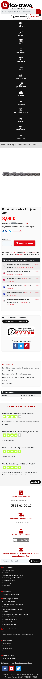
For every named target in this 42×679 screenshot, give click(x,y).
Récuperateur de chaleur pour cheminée (15, 614)
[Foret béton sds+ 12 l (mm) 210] (21, 175)
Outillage (11, 145)
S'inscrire (36, 561)
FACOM (5, 612)
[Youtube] (11, 668)
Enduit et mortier (8, 622)
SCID (26, 223)
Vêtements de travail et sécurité (13, 609)
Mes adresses (7, 648)
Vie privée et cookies (9, 658)
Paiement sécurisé (8, 632)
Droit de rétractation (9, 580)
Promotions (21, 130)
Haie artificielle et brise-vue (11, 617)
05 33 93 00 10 (21, 505)
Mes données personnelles (11, 646)
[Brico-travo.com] (17, 5)
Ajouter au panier (25, 243)
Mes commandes (8, 651)
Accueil (3, 145)
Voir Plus (21, 138)
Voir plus (34, 482)
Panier (37, 16)
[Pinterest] (26, 346)
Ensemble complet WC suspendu (13, 604)
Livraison (6, 573)
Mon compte (21, 17)
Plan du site (6, 585)
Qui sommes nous (8, 570)
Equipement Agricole (9, 624)
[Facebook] (15, 346)
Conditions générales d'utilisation (13, 578)
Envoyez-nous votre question (15, 321)
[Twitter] (21, 346)
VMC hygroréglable (9, 601)
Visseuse (6, 607)
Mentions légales (8, 583)
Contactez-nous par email (11, 594)
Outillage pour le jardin (10, 619)
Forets (34, 145)
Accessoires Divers (23, 145)
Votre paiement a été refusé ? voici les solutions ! (18, 634)
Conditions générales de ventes (13, 575)
